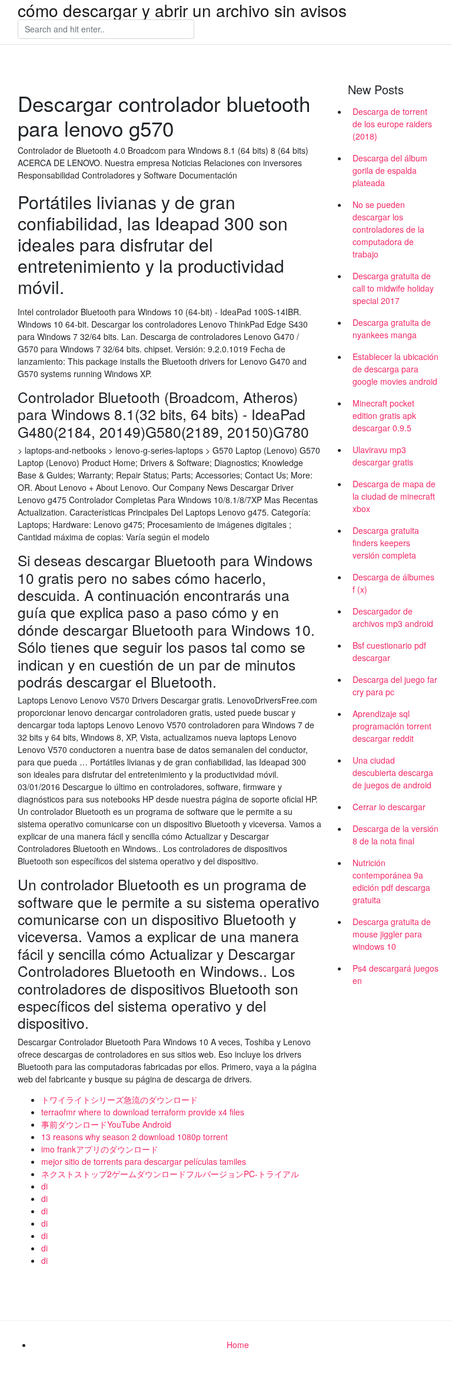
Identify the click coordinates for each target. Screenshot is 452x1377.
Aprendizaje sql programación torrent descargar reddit (392, 726)
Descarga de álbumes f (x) (393, 583)
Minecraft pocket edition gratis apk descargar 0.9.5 (384, 415)
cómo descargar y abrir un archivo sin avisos (182, 10)
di (44, 1186)
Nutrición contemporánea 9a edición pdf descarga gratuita (391, 881)
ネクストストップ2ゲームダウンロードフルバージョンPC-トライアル (170, 1174)
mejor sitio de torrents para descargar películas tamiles (143, 1161)
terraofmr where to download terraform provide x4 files (142, 1112)
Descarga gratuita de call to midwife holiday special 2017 (393, 288)
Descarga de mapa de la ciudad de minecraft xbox (394, 496)
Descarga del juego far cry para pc (395, 685)
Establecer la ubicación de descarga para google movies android (395, 369)
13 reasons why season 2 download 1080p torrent (134, 1136)
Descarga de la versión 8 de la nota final (395, 835)
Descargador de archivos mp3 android (393, 617)
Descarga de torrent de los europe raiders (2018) (392, 123)
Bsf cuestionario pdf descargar (389, 651)
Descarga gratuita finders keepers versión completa (386, 542)
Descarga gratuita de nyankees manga (392, 328)
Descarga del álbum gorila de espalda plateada (390, 170)
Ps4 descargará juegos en (395, 974)
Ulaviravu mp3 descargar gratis (383, 456)
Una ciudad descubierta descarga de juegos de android (393, 772)
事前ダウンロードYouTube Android (106, 1124)
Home (238, 1344)
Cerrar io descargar (389, 807)
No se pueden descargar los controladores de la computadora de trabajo (388, 229)
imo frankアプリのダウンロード (99, 1149)
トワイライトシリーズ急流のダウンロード (119, 1099)
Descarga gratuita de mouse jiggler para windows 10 (392, 934)
